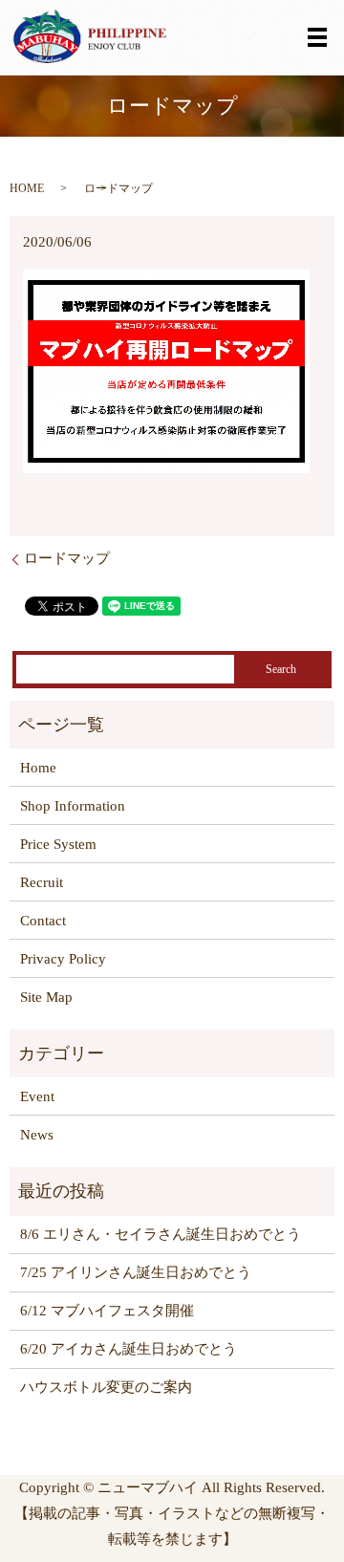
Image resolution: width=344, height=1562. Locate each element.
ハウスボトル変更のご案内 (106, 1387)
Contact (43, 920)
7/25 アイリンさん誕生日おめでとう (135, 1272)
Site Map (46, 997)
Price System (58, 844)
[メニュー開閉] (317, 37)
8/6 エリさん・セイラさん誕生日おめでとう (160, 1234)
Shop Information (72, 806)
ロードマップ (67, 558)
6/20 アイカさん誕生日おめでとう (128, 1348)
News (37, 1134)
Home (38, 767)
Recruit (41, 882)
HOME (27, 188)
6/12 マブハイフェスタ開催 (107, 1310)
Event (37, 1096)
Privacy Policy (63, 958)
